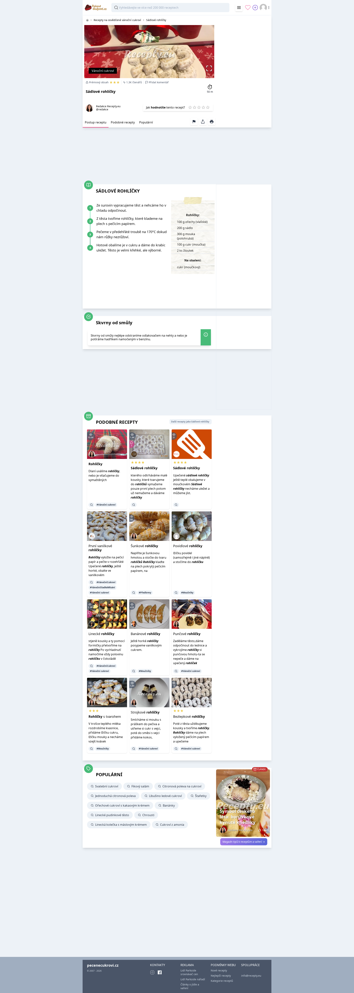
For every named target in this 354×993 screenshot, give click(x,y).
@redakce (102, 109)
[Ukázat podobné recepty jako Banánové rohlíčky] (134, 671)
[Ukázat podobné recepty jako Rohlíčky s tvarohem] (91, 749)
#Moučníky (187, 592)
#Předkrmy (145, 592)
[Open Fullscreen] (210, 68)
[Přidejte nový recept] (255, 7)
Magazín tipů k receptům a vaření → (244, 841)
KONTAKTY (157, 965)
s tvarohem (104, 716)
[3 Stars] (199, 107)
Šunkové (144, 546)
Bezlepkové (189, 716)
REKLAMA (187, 965)
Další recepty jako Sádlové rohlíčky (190, 421)
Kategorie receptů (222, 980)
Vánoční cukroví (103, 71)
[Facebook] (159, 972)
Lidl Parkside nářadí (193, 979)
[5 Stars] (208, 107)
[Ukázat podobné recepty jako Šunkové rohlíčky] (134, 592)
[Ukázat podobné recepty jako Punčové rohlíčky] (176, 671)
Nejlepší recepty (221, 975)
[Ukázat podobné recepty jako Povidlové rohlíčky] (176, 592)
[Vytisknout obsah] (211, 121)
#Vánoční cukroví (106, 504)
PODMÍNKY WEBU (223, 965)
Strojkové (145, 712)
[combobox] (170, 7)
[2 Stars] (194, 107)
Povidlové (187, 546)
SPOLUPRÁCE (250, 965)
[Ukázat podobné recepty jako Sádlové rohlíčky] (134, 505)
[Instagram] (152, 972)
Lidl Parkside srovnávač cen (189, 972)
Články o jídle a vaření (190, 986)
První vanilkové (100, 548)
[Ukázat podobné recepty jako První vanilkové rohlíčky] (91, 582)
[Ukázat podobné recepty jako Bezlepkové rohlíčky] (176, 749)
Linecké (101, 634)
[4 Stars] (203, 107)
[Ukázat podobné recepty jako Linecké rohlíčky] (91, 666)
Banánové (145, 634)
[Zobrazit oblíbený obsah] (247, 7)
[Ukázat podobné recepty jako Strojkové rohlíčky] (134, 749)
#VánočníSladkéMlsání (102, 587)
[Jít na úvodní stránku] (87, 20)
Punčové (186, 634)
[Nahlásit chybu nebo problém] (194, 121)
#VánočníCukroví (106, 582)
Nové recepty (219, 970)
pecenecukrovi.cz (103, 965)
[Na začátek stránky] (346, 985)
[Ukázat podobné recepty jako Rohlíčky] (91, 505)
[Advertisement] (243, 70)
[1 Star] (190, 107)
